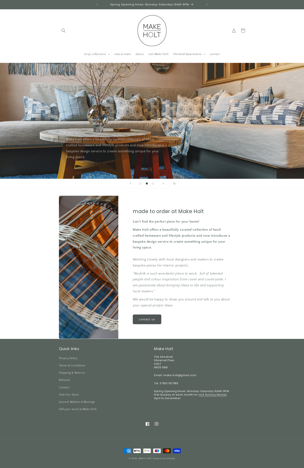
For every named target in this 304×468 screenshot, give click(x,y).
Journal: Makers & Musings (77, 402)
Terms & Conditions (72, 365)
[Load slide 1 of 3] (141, 183)
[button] (63, 30)
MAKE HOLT (145, 458)
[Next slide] (163, 183)
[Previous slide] (130, 183)
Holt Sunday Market (213, 395)
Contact (64, 387)
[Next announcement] (207, 4)
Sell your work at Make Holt (77, 409)
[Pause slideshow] (173, 183)
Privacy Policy (68, 358)
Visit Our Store (69, 394)
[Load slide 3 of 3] (153, 183)
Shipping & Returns (72, 372)
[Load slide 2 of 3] (147, 183)
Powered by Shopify (164, 458)
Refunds (64, 380)
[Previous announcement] (97, 4)
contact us (147, 319)
